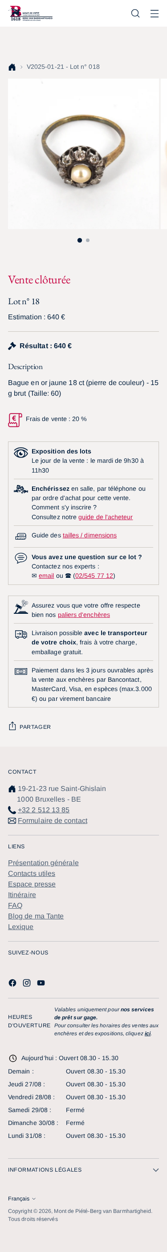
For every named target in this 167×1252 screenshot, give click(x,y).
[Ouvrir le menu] (154, 13)
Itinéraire (22, 894)
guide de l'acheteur (105, 517)
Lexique (21, 926)
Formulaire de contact (52, 820)
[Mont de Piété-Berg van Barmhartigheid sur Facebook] (13, 984)
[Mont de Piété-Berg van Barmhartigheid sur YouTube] (42, 984)
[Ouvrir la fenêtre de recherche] (135, 13)
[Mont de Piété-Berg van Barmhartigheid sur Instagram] (27, 984)
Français (18, 1199)
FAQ (15, 905)
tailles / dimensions (90, 535)
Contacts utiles (31, 873)
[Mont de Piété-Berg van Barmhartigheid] (30, 13)
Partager (35, 727)
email (46, 575)
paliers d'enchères (84, 614)
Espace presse (32, 884)
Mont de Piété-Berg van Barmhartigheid (102, 1211)
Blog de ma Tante (36, 916)
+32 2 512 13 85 (43, 810)
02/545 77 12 (94, 575)
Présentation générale (43, 862)
